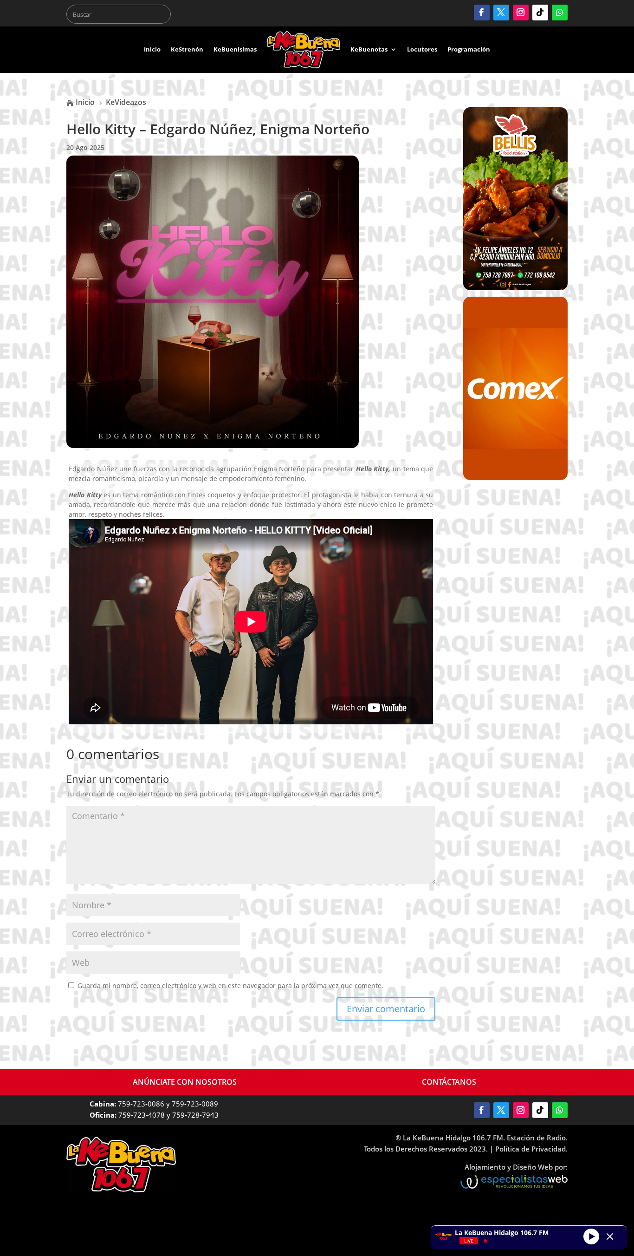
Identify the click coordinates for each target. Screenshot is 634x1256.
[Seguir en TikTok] (540, 12)
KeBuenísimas (235, 49)
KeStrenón (187, 49)
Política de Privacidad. (531, 1148)
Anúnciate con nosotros (185, 1082)
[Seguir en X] (501, 12)
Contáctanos (449, 1082)
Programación (468, 49)
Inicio (152, 49)
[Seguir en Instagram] (521, 12)
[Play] (591, 1236)
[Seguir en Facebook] (482, 12)
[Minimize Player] (609, 1236)
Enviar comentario (386, 1008)
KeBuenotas (369, 49)
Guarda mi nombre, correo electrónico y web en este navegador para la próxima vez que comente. (230, 985)
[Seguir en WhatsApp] (560, 12)
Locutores (422, 49)
